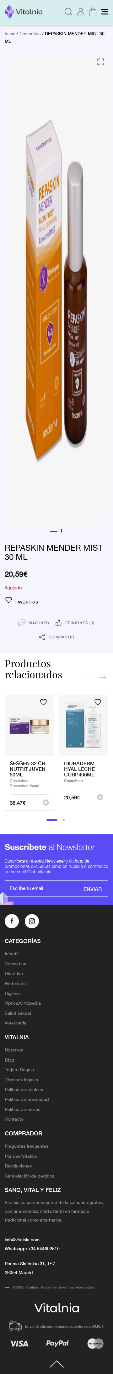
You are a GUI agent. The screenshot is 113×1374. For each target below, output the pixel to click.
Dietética (14, 973)
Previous (88, 677)
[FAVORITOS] (44, 702)
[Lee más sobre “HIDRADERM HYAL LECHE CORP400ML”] (100, 797)
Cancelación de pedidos (29, 1176)
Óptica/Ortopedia (23, 1003)
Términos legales (21, 1079)
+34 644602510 (44, 1248)
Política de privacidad (27, 1099)
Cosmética (30, 33)
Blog (9, 1060)
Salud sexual (18, 1013)
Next (102, 677)
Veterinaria (15, 1022)
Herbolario (15, 983)
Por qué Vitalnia (21, 1156)
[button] (46, 802)
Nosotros (14, 1049)
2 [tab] (64, 820)
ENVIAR (92, 888)
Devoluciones (18, 1165)
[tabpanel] (29, 752)
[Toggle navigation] (104, 11)
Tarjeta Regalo (19, 1069)
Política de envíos (22, 1109)
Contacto (14, 1119)
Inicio (10, 33)
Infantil (11, 953)
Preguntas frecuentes (26, 1146)
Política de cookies (24, 1089)
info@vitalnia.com (22, 1239)
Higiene (12, 993)
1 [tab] (51, 820)
